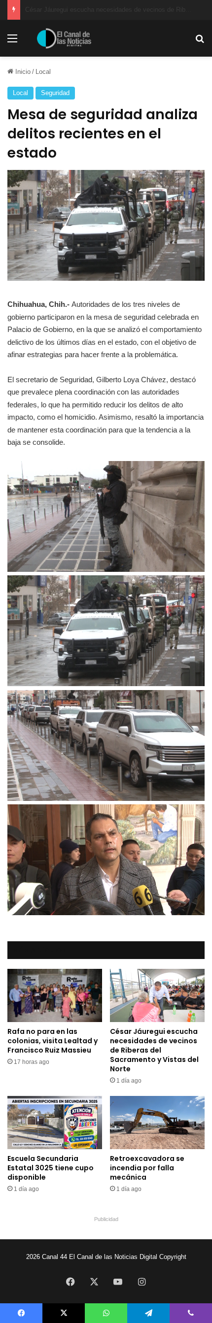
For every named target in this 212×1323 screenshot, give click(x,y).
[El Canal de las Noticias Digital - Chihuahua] (64, 38)
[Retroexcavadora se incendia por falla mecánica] (157, 1122)
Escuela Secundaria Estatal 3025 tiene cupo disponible (50, 1168)
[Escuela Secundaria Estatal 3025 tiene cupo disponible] (54, 1122)
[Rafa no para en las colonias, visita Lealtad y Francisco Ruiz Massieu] (54, 995)
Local (43, 71)
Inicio (22, 71)
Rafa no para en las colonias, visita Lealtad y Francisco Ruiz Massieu (52, 1040)
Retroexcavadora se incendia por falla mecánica (147, 1168)
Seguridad (55, 93)
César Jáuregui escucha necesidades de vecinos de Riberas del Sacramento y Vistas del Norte (154, 1050)
